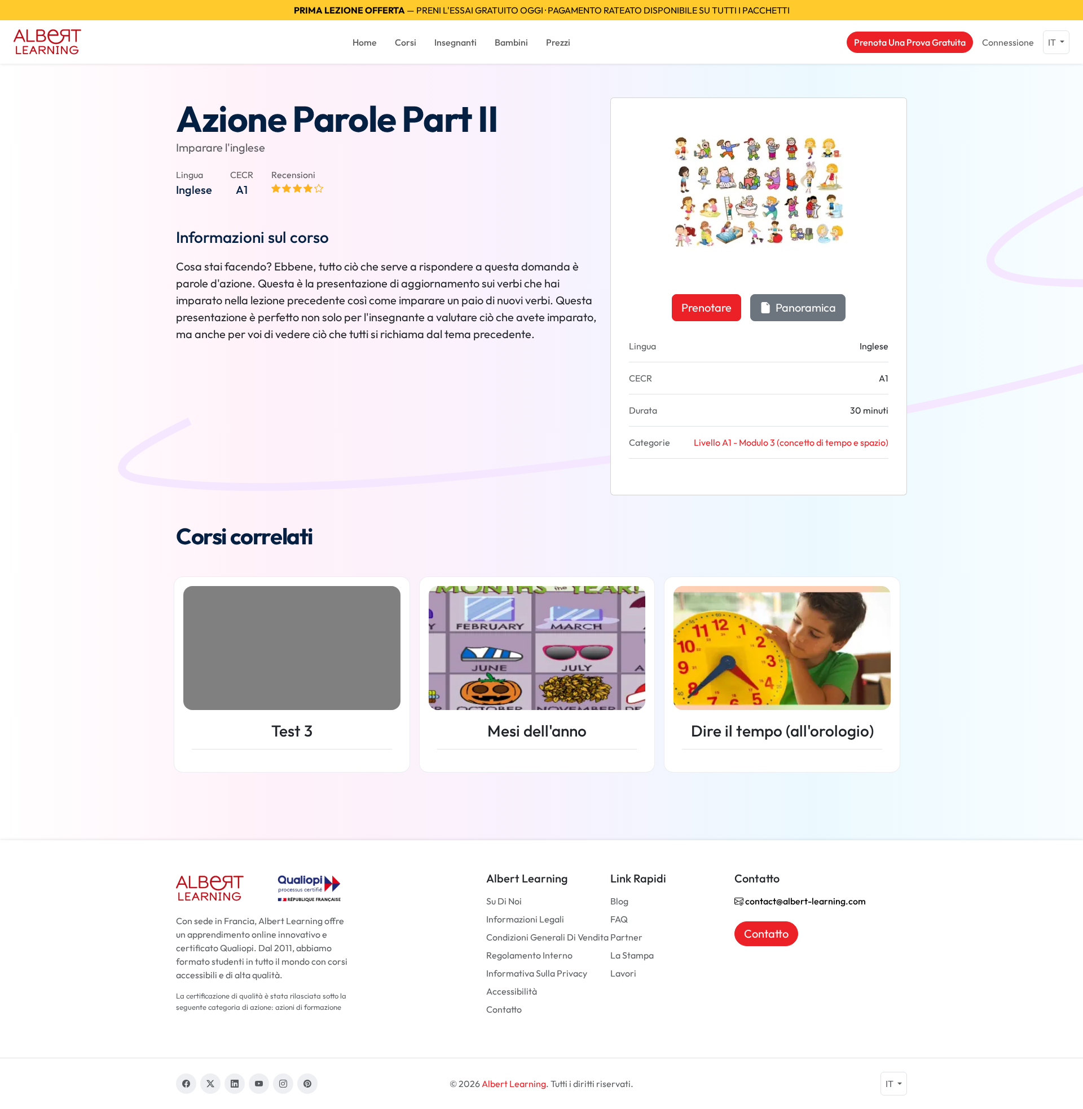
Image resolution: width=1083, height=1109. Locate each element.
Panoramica (804, 307)
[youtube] (259, 1083)
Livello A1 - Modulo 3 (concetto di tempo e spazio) (791, 442)
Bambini (511, 42)
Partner (626, 937)
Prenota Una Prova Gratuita (910, 42)
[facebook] (186, 1083)
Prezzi (558, 42)
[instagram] (283, 1083)
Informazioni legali (525, 919)
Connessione (1008, 42)
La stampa (632, 955)
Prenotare (706, 307)
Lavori (623, 973)
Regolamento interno (529, 955)
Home (365, 42)
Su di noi (504, 901)
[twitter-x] (210, 1083)
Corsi (405, 42)
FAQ (619, 919)
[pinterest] (307, 1083)
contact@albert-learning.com (804, 901)
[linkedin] (234, 1083)
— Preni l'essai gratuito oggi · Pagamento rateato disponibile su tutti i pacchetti (542, 10)
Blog (619, 901)
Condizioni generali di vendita (547, 937)
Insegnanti (455, 42)
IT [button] (1053, 42)
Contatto (504, 1009)
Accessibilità (511, 991)
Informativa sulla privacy (536, 973)
